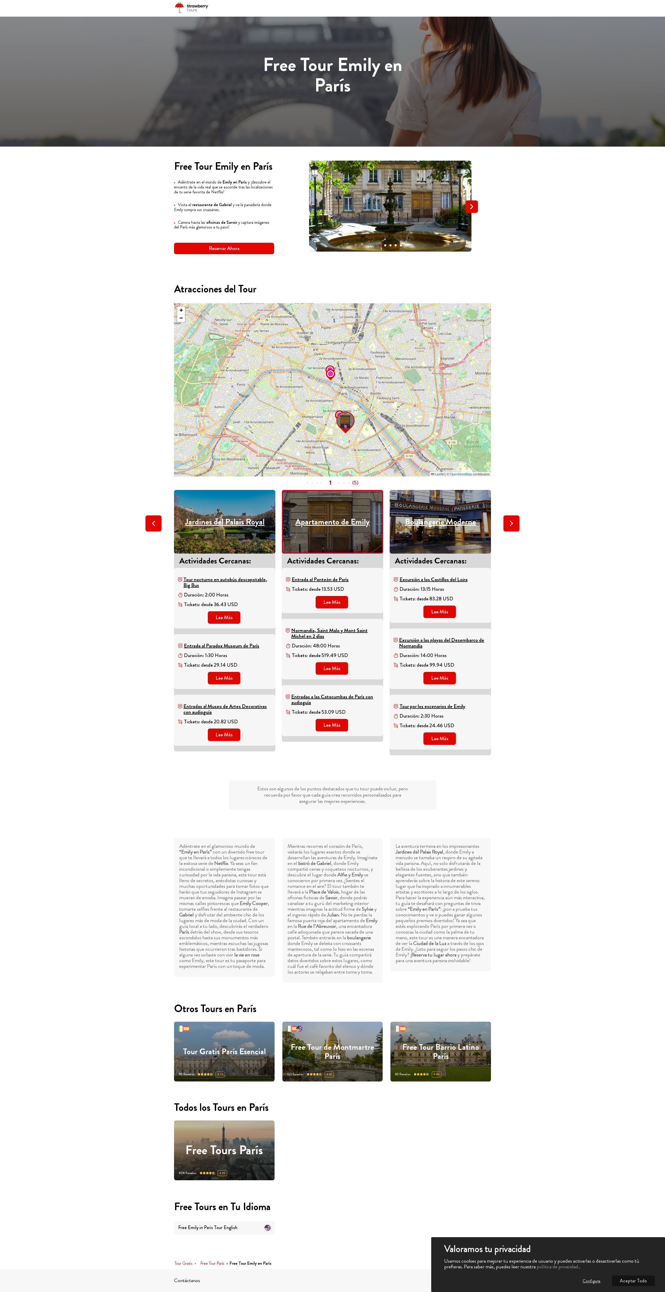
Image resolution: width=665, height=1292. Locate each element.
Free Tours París (224, 1150)
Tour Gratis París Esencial (224, 1051)
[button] (380, 245)
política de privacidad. (558, 1266)
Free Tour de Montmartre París (332, 1051)
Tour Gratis (183, 1263)
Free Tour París (212, 1263)
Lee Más (224, 617)
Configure (592, 1281)
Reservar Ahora (224, 248)
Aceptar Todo (633, 1280)
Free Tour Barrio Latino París (440, 1051)
